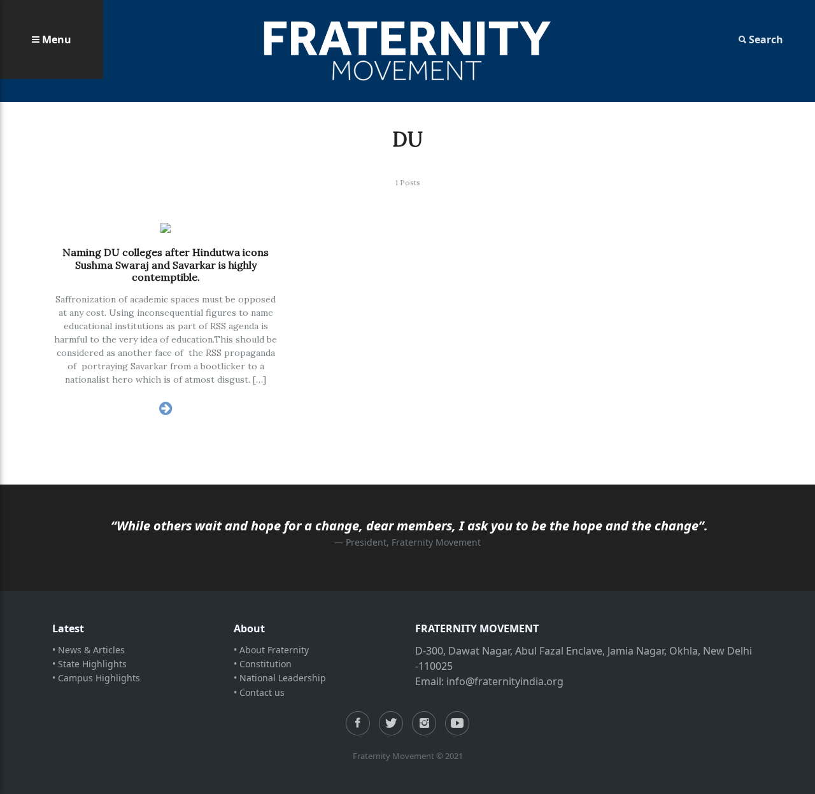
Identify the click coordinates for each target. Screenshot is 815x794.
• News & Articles (88, 650)
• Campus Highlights (96, 678)
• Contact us (259, 692)
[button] (51, 39)
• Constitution (263, 664)
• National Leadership (280, 678)
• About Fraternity (271, 650)
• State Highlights (89, 664)
